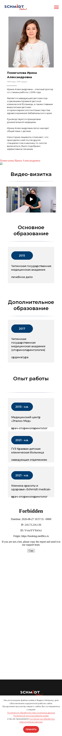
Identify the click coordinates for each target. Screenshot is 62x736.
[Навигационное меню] (56, 7)
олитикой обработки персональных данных (32, 712)
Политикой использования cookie (31, 715)
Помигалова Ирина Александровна (20, 160)
